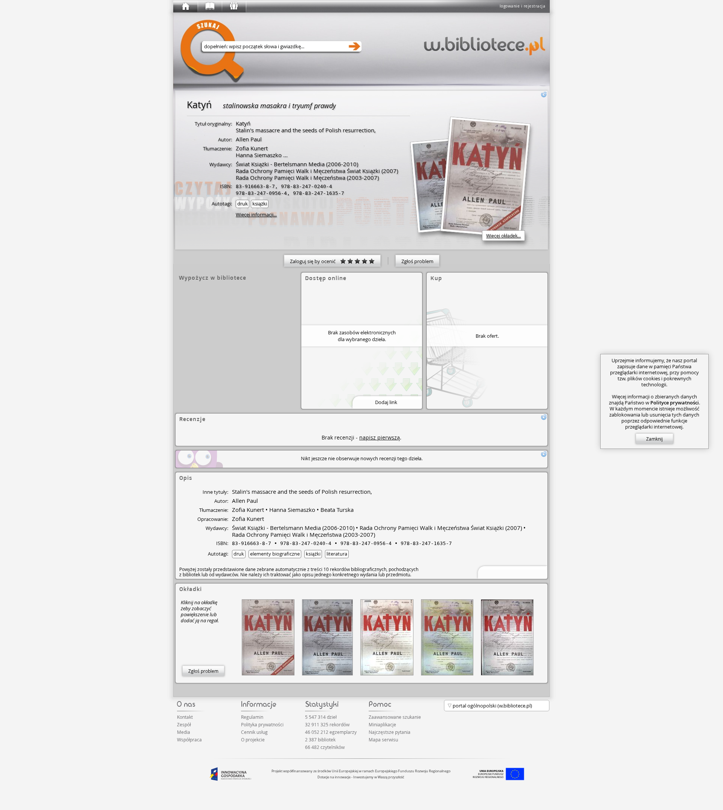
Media (183, 732)
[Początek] (185, 6)
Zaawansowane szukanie (395, 717)
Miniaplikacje (382, 724)
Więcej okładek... (503, 236)
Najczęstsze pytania (389, 732)
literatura (336, 553)
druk (242, 203)
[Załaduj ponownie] (544, 95)
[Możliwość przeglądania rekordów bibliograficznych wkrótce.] (511, 572)
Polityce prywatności (674, 402)
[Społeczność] (233, 6)
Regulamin (252, 717)
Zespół (184, 724)
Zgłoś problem (417, 261)
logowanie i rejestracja (523, 6)
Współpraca (189, 740)
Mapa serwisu (383, 740)
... (285, 155)
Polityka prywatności (262, 724)
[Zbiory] (209, 6)
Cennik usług (254, 732)
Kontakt (185, 717)
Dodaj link (386, 402)
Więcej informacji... (256, 214)
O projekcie (253, 740)
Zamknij (654, 439)
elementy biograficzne (275, 553)
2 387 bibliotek (320, 740)
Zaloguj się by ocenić (315, 261)
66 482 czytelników (325, 747)
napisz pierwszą (379, 437)
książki (259, 203)
